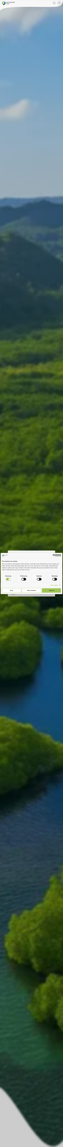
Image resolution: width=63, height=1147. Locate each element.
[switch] (23, 579)
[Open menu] (54, 3)
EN (59, 3)
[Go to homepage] (26, 3)
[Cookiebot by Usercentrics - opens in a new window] (55, 555)
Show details (54, 585)
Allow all (51, 590)
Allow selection (31, 590)
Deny (11, 590)
